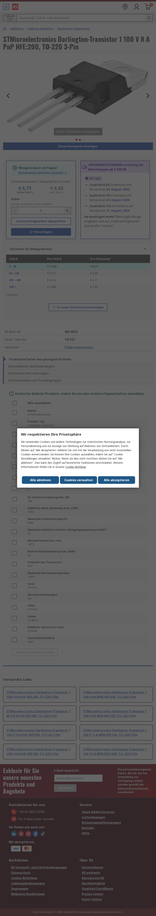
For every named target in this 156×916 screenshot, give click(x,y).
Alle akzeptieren (116, 480)
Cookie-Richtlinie (75, 467)
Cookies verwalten (78, 480)
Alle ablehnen (40, 480)
